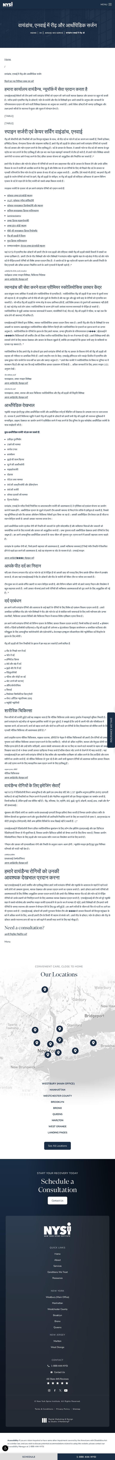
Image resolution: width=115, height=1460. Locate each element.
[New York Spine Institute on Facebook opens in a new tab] (55, 1390)
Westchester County (57, 1095)
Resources (57, 1277)
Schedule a (57, 1183)
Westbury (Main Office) (58, 1083)
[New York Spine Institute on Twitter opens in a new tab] (60, 1390)
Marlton (57, 1120)
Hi (41, 33)
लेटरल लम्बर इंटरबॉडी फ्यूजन (33, 245)
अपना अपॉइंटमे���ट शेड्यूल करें (19, 557)
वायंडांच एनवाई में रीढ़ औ (75, 33)
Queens (57, 1114)
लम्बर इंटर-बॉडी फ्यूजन (16, 225)
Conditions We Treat (57, 1271)
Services (57, 1265)
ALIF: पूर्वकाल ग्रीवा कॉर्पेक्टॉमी (20, 200)
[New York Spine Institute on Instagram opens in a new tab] (49, 1390)
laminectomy (14, 215)
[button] (5, 1448)
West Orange (57, 1126)
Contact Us (57, 1200)
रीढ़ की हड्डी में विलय (16, 235)
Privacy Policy (63, 1409)
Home (33, 33)
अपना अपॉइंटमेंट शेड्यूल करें (16, 279)
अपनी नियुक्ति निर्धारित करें (15, 934)
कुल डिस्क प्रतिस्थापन (17, 240)
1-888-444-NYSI (36, 1446)
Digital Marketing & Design (60, 1420)
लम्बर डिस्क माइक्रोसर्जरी (18, 220)
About (57, 1259)
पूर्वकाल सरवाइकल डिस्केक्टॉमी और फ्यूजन (25, 205)
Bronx (57, 1108)
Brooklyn (57, 1102)
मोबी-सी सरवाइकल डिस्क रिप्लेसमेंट (22, 230)
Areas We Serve (54, 33)
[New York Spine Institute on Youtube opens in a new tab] (66, 1390)
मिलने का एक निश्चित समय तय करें (19, 81)
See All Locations (57, 1145)
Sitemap (76, 1409)
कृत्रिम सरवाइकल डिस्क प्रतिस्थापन (23, 210)
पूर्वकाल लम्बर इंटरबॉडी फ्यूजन (19, 195)
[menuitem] (49, 1390)
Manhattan (57, 1089)
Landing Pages (57, 1132)
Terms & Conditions (44, 1409)
